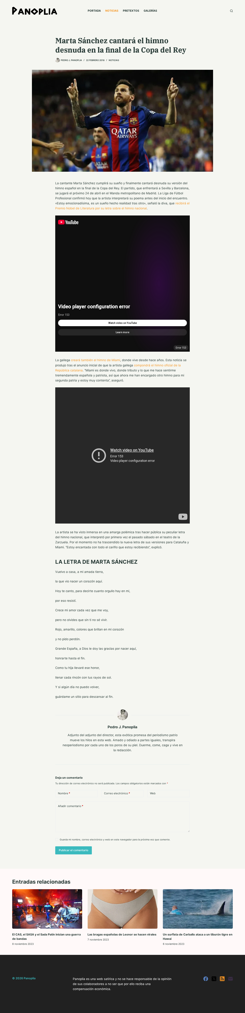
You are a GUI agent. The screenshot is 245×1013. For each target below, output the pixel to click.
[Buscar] (231, 11)
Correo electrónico (117, 793)
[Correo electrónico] (230, 978)
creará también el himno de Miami (95, 360)
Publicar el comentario (73, 850)
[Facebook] (205, 978)
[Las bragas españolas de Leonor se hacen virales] (122, 908)
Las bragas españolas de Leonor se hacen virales (122, 934)
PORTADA (94, 10)
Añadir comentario (70, 806)
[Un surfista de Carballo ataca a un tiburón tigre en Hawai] (198, 908)
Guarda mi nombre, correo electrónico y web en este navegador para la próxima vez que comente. (115, 839)
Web (153, 793)
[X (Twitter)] (214, 978)
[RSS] (222, 978)
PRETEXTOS (131, 10)
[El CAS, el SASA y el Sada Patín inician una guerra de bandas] (47, 908)
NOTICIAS (111, 10)
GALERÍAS (150, 10)
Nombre (64, 793)
